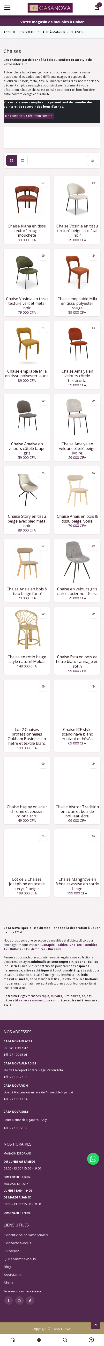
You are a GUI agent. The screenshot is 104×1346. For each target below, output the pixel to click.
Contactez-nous (17, 1242)
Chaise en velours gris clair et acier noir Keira (77, 591)
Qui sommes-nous (20, 1258)
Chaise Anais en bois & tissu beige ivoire (77, 519)
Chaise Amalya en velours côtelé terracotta (77, 375)
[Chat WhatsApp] (93, 1159)
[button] (43, 183)
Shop (8, 1282)
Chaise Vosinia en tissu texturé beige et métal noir (77, 230)
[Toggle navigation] (7, 7)
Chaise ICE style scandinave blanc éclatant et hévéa (77, 734)
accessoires (33, 1000)
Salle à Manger (53, 32)
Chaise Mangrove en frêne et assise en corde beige (77, 884)
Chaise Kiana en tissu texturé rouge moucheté (27, 230)
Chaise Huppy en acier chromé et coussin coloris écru (27, 811)
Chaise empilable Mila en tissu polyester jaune (27, 373)
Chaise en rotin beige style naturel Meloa (26, 659)
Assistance (13, 1274)
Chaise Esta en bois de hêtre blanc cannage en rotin (77, 661)
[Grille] (11, 160)
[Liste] (22, 160)
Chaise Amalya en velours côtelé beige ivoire (77, 448)
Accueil (9, 32)
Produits (28, 32)
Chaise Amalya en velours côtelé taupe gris (26, 448)
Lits (26, 949)
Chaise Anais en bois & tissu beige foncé (27, 591)
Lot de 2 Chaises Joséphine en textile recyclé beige (27, 884)
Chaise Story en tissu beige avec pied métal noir (26, 521)
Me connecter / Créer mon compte (28, 116)
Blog (7, 1266)
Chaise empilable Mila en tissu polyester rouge (77, 303)
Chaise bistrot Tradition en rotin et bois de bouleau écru (77, 811)
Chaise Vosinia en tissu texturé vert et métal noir (27, 303)
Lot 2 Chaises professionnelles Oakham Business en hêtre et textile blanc (27, 736)
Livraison (12, 1250)
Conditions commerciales (26, 1235)
